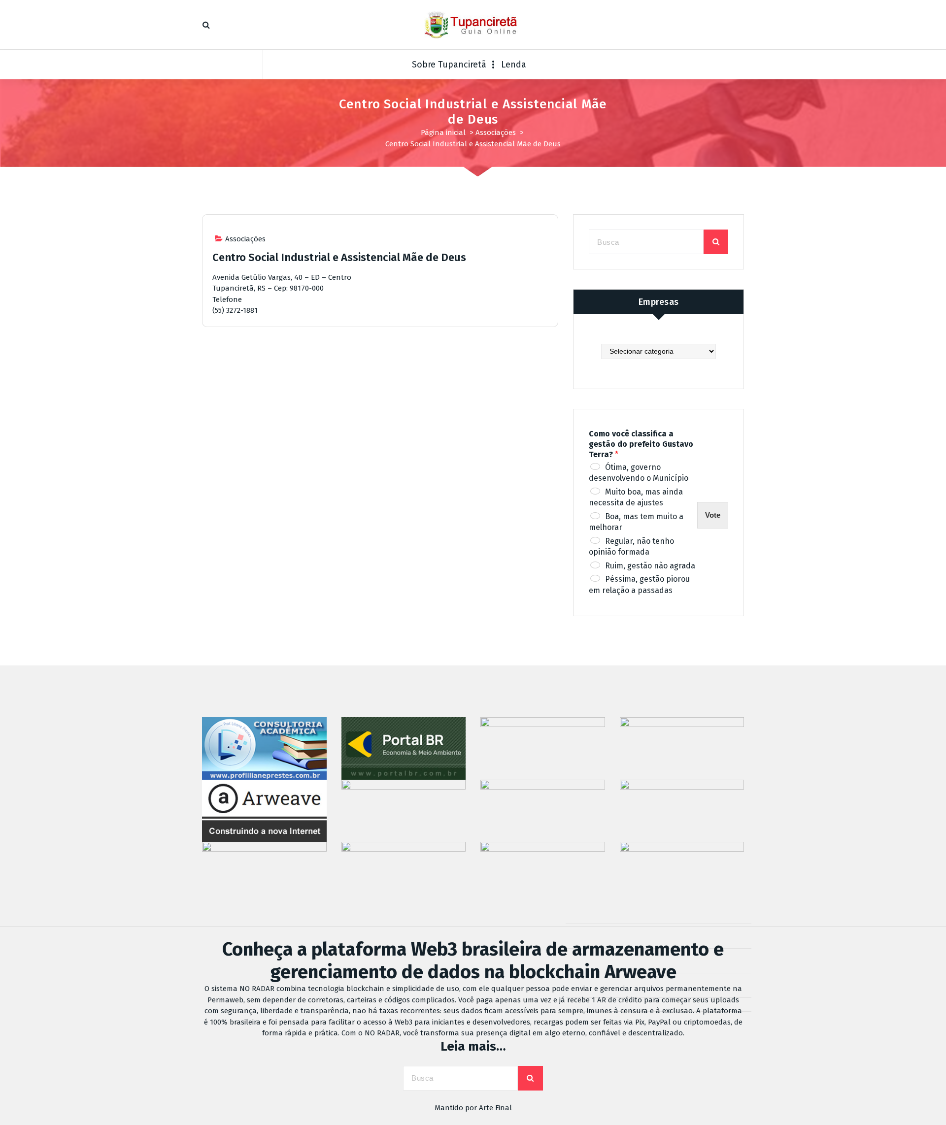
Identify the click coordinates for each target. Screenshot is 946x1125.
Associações (495, 132)
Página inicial (443, 132)
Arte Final (495, 1107)
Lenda (513, 64)
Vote (712, 515)
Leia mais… (473, 1046)
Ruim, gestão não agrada (650, 565)
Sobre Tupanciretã (449, 64)
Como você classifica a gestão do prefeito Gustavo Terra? (641, 444)
